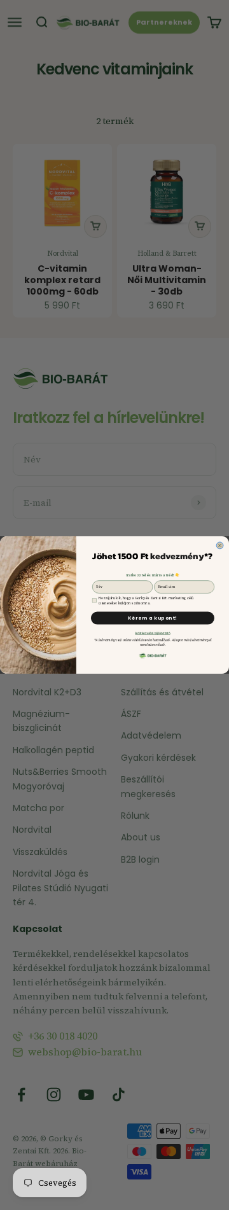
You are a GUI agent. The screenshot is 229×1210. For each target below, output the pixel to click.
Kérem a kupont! (152, 618)
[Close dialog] (219, 545)
